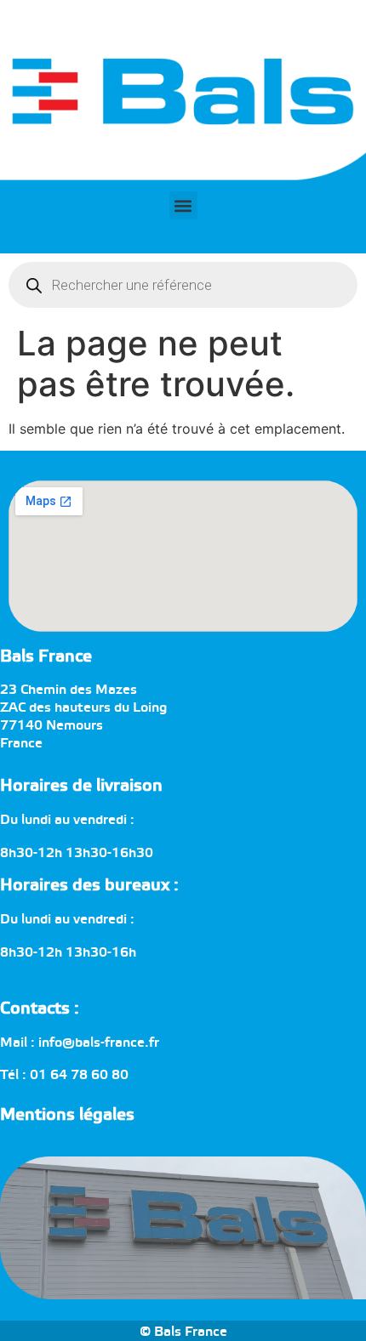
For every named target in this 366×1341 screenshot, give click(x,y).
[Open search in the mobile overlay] (183, 284)
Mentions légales (67, 1115)
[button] (183, 205)
